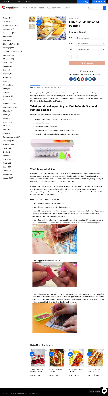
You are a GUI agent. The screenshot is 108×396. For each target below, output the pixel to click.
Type (70, 49)
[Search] (104, 8)
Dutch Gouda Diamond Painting (50, 101)
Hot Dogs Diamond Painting (55, 370)
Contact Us (56, 8)
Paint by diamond (83, 93)
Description (35, 87)
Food (77, 18)
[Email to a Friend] (78, 79)
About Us (14, 390)
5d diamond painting (45, 169)
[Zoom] (39, 38)
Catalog (32, 8)
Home (25, 8)
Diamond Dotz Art (42, 199)
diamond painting (39, 114)
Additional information (51, 87)
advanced (76, 74)
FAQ (48, 8)
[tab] (35, 87)
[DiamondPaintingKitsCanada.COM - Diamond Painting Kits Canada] (10, 7)
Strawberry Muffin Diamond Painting (36, 370)
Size (70, 37)
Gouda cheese (95, 74)
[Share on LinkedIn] (90, 79)
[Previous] (40, 28)
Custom (41, 8)
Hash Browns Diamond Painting (76, 370)
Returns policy (39, 390)
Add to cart (87, 63)
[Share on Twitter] (75, 79)
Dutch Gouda (83, 74)
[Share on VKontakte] (86, 79)
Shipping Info (55, 390)
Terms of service (26, 390)
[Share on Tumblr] (94, 79)
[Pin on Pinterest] (82, 79)
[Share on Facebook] (71, 79)
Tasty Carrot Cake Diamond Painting (94, 370)
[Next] (63, 28)
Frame (71, 43)
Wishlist (67, 8)
